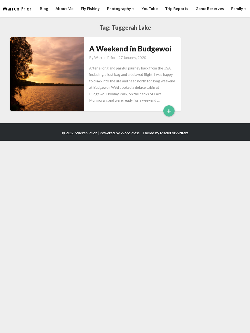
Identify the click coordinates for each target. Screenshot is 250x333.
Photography (119, 8)
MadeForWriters (174, 132)
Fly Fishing (90, 8)
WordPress (130, 132)
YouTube (150, 8)
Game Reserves (210, 8)
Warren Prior (105, 57)
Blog (44, 8)
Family (237, 8)
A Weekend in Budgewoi (130, 48)
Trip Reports (176, 8)
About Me (64, 8)
